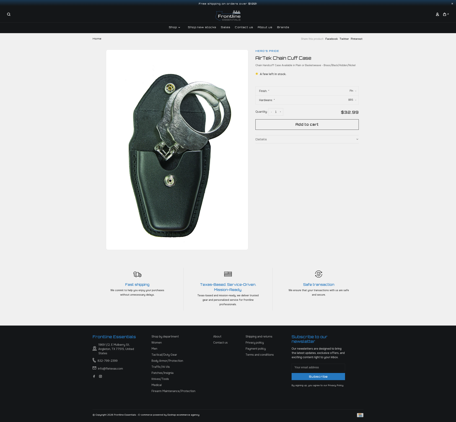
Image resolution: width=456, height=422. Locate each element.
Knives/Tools (160, 379)
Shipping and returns (258, 336)
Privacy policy (254, 342)
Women (156, 342)
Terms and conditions (259, 355)
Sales (225, 27)
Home (97, 38)
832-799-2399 (108, 361)
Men (154, 349)
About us (265, 27)
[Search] (9, 14)
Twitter (344, 38)
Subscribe (318, 376)
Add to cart (307, 124)
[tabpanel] (177, 149)
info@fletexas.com (110, 368)
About (217, 336)
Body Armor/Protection (167, 361)
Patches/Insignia (162, 373)
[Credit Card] (360, 416)
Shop (173, 27)
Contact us (244, 27)
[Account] (438, 14)
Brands (283, 27)
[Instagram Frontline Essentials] (100, 376)
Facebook (331, 38)
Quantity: (261, 112)
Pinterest (356, 38)
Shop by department (165, 336)
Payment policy (255, 349)
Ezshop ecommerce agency (183, 414)
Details (261, 139)
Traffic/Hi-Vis (160, 367)
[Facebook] (94, 376)
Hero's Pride (267, 50)
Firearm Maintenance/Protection (173, 391)
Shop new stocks (202, 27)
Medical (156, 385)
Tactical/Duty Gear (164, 355)
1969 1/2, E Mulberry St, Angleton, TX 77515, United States (116, 349)
